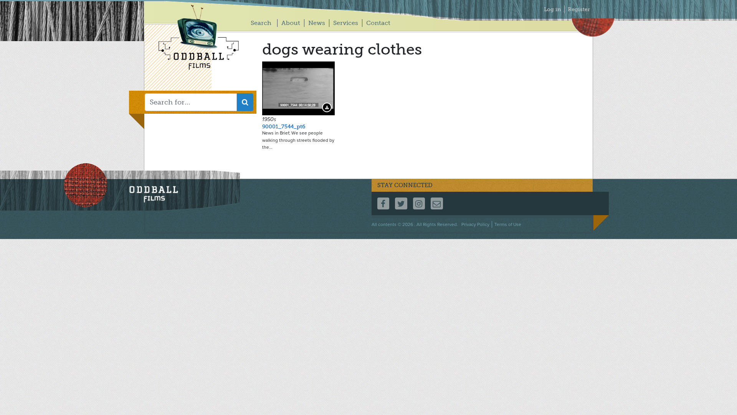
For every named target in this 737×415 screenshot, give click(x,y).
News (316, 23)
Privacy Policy (475, 224)
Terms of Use (507, 224)
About (290, 23)
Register (579, 9)
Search (261, 23)
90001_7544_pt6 (283, 126)
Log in (552, 9)
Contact (378, 23)
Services (345, 23)
